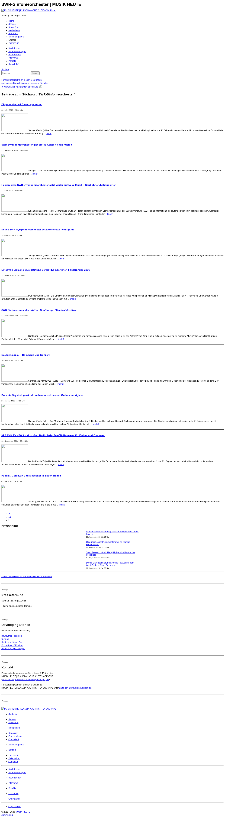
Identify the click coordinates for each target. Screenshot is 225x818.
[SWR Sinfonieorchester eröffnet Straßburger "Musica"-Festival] (14, 336)
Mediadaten (14, 30)
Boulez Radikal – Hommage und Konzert (25, 354)
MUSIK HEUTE (22, 812)
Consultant (13, 739)
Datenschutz (14, 758)
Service (12, 24)
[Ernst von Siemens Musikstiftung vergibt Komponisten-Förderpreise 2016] (14, 296)
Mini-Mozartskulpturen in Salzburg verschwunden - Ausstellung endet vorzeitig (110, 566)
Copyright (13, 761)
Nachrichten (14, 48)
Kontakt (12, 750)
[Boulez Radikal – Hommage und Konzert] (14, 381)
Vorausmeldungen (17, 51)
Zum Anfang (7, 815)
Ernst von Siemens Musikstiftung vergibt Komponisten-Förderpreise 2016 (45, 269)
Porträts (12, 61)
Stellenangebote (16, 37)
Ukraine (5, 639)
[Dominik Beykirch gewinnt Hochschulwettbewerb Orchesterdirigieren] (14, 421)
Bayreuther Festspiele (11, 636)
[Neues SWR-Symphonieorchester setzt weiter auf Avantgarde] (14, 255)
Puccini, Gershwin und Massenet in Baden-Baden (31, 475)
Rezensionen (14, 54)
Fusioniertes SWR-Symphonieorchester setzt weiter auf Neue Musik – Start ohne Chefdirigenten (58, 184)
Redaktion (13, 33)
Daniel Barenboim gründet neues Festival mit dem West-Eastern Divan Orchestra (110, 556)
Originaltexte (14, 799)
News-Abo (13, 27)
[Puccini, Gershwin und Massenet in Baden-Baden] (14, 501)
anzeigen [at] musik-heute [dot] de (75, 688)
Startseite (12, 714)
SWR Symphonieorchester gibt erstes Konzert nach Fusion (36, 144)
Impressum (13, 43)
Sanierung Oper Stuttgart (13, 648)
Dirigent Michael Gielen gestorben (21, 104)
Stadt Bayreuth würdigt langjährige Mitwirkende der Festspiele (110, 545)
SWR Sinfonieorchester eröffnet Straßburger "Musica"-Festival (38, 310)
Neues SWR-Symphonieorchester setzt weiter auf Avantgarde (37, 229)
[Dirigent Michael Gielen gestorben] (14, 130)
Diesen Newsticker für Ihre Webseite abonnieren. (26, 576)
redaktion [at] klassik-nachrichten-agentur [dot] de (25, 679)
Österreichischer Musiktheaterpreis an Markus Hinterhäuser (108, 535)
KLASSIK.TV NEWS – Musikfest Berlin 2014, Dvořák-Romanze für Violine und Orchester (53, 435)
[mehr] (49, 133)
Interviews (13, 58)
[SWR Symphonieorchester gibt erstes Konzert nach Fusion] (14, 170)
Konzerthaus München (12, 645)
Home (11, 21)
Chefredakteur (15, 736)
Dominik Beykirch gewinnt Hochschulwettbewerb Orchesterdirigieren (42, 395)
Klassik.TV (13, 64)
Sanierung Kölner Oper (12, 642)
